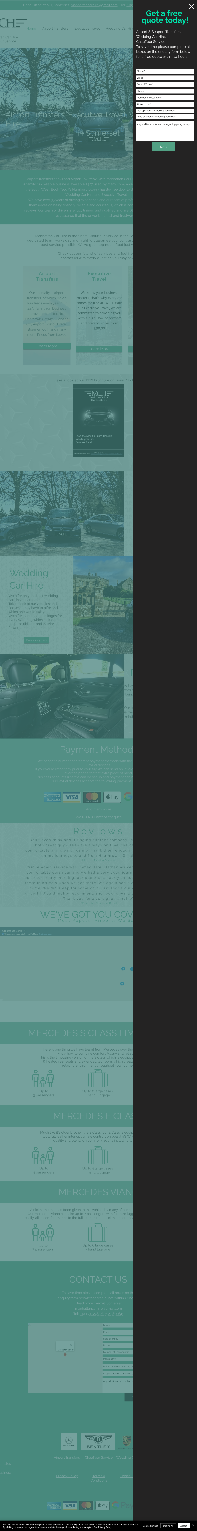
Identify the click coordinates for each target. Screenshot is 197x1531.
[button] (191, 6)
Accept (183, 1525)
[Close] (193, 1526)
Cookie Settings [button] (150, 1525)
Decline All (168, 1525)
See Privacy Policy (103, 1527)
